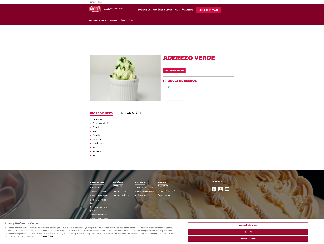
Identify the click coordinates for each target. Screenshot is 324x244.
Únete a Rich (230, 1)
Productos (143, 10)
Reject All (248, 232)
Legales (140, 183)
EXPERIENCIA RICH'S (97, 20)
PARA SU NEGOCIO (163, 184)
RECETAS (113, 20)
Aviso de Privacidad (144, 188)
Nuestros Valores (121, 195)
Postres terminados (99, 196)
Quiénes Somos (163, 10)
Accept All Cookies (247, 239)
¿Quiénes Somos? (118, 184)
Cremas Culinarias (98, 192)
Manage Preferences (248, 225)
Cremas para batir (98, 215)
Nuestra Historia (120, 191)
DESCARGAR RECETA (174, 70)
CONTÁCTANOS (184, 10)
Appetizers (95, 188)
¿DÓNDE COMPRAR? (208, 10)
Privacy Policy (47, 236)
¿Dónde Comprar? (166, 191)
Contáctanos (164, 195)
